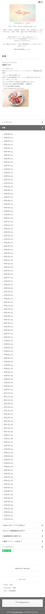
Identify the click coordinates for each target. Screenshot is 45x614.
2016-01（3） (9, 473)
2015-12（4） (9, 477)
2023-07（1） (9, 239)
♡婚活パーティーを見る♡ (12, 541)
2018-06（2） (9, 372)
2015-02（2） (9, 512)
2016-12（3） (9, 435)
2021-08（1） (9, 316)
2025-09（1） (9, 148)
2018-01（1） (9, 389)
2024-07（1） (9, 197)
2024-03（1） (9, 211)
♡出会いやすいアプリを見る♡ (13, 525)
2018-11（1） (9, 354)
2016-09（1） (9, 445)
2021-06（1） (9, 323)
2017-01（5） (9, 431)
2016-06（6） (9, 456)
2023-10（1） (9, 228)
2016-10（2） (9, 442)
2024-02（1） (9, 214)
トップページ (7, 122)
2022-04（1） (9, 288)
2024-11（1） (9, 183)
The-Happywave (17, 612)
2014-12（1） (9, 519)
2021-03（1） (9, 333)
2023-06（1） (9, 242)
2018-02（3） (9, 386)
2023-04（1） (9, 249)
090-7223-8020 (18, 84)
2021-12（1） (9, 302)
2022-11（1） (9, 267)
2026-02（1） (9, 141)
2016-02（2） (9, 470)
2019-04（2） (9, 340)
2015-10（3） (9, 484)
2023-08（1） (9, 235)
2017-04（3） (9, 421)
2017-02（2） (9, 428)
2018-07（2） (9, 368)
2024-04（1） (9, 207)
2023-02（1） (9, 256)
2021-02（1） (9, 337)
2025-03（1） (9, 169)
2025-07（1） (9, 155)
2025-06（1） (9, 158)
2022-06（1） (9, 281)
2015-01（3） (9, 515)
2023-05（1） (9, 246)
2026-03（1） (9, 137)
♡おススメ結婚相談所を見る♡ (13, 531)
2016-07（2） (9, 452)
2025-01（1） (9, 176)
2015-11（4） (9, 480)
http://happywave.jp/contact (14, 88)
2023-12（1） (9, 221)
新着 (3, 128)
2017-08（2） (9, 407)
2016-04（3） (9, 463)
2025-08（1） (9, 151)
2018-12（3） (9, 351)
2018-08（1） (9, 365)
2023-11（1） (9, 225)
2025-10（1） (9, 144)
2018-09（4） (9, 361)
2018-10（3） (9, 358)
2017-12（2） (9, 393)
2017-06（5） (9, 414)
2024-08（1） (9, 193)
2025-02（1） (9, 172)
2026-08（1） (9, 134)
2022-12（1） (9, 263)
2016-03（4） (9, 466)
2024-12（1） (9, 179)
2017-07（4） (9, 410)
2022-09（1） (9, 274)
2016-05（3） (9, 459)
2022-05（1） (9, 284)
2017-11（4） (9, 396)
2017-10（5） (9, 400)
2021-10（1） (9, 309)
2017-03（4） (9, 424)
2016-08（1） (9, 449)
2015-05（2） (9, 501)
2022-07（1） (9, 277)
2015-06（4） (9, 498)
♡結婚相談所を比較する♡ (12, 536)
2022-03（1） (9, 291)
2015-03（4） (9, 508)
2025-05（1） (9, 162)
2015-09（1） (9, 487)
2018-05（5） (9, 375)
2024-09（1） (9, 190)
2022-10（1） (9, 270)
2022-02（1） (9, 295)
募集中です (6, 65)
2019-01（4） (9, 347)
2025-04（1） (9, 165)
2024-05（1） (9, 204)
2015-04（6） (9, 505)
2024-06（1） (9, 200)
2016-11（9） (9, 438)
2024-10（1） (9, 186)
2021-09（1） (9, 312)
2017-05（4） (9, 417)
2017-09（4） (9, 403)
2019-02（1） (9, 344)
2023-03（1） (9, 253)
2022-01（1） (9, 298)
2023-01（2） (9, 260)
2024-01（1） (9, 218)
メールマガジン (8, 547)
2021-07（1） (9, 319)
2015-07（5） (9, 494)
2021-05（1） (9, 326)
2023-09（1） (9, 232)
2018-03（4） (9, 382)
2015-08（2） (9, 491)
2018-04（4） (9, 379)
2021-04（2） (9, 330)
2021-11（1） (9, 305)
